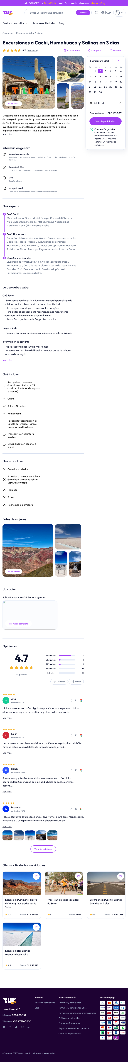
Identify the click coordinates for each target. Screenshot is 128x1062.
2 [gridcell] (100, 71)
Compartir (96, 50)
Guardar (117, 50)
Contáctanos (73, 50)
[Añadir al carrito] (96, 13)
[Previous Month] (112, 60)
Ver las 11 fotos (13, 103)
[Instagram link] (10, 1027)
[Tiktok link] (16, 1027)
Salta (39, 32)
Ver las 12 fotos (13, 571)
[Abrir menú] (119, 13)
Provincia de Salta (25, 32)
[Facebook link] (3, 1027)
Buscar (83, 12)
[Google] (81, 700)
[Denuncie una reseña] (76, 700)
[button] (29, 615)
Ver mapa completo (18, 623)
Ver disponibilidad (105, 121)
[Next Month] (118, 60)
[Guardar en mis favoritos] (71, 700)
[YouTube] (22, 1027)
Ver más (7, 133)
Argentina (7, 32)
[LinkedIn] (28, 1027)
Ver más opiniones (43, 849)
